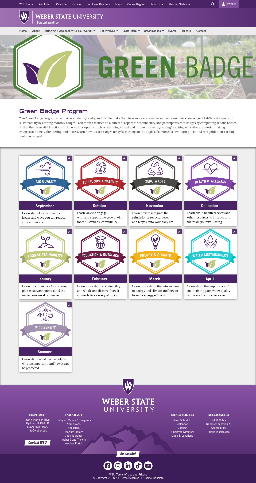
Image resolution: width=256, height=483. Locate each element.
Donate (186, 30)
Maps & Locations (182, 435)
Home (23, 30)
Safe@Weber (218, 420)
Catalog (182, 427)
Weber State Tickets (74, 439)
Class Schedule (182, 420)
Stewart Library (74, 431)
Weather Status (178, 4)
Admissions (73, 424)
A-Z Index (45, 4)
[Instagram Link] (118, 465)
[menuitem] (26, 4)
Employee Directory (98, 4)
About (36, 30)
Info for (156, 4)
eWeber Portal (73, 443)
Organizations (152, 30)
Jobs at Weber (73, 435)
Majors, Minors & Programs (74, 420)
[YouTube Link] (148, 465)
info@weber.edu (37, 430)
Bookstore (74, 427)
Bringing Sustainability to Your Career (68, 30)
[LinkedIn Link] (128, 465)
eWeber (231, 4)
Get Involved (107, 30)
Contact (201, 30)
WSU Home (26, 4)
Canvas (76, 4)
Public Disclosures (218, 431)
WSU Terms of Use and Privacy (128, 474)
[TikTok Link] (138, 465)
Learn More (130, 30)
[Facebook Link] (107, 465)
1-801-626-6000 (37, 426)
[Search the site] (212, 4)
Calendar (61, 4)
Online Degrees (136, 4)
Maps (118, 4)
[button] (94, 30)
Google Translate (153, 478)
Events (172, 30)
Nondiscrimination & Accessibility (218, 425)
